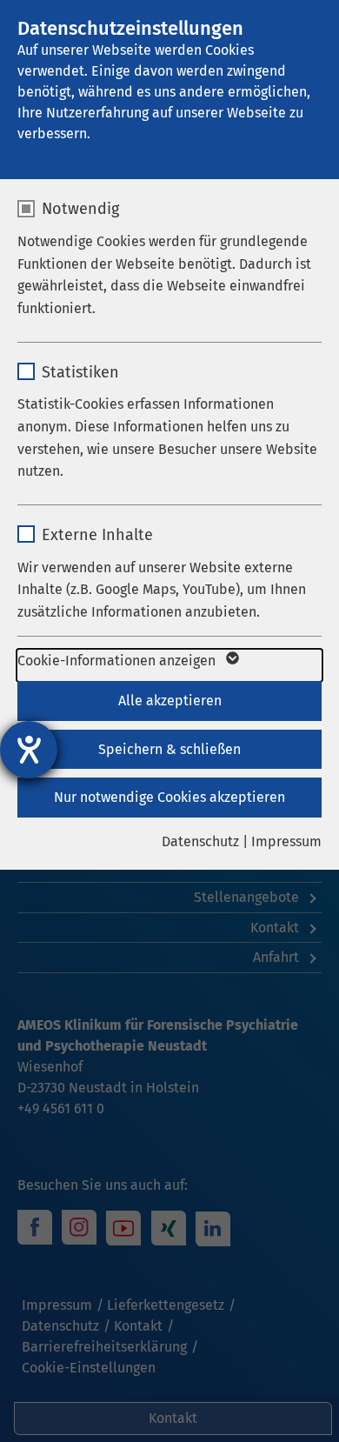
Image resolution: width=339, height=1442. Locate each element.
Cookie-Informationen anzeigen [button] (118, 660)
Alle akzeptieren (170, 700)
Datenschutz (200, 841)
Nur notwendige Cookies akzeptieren (169, 797)
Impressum (286, 841)
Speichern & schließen (169, 749)
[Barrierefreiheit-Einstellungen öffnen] (28, 749)
